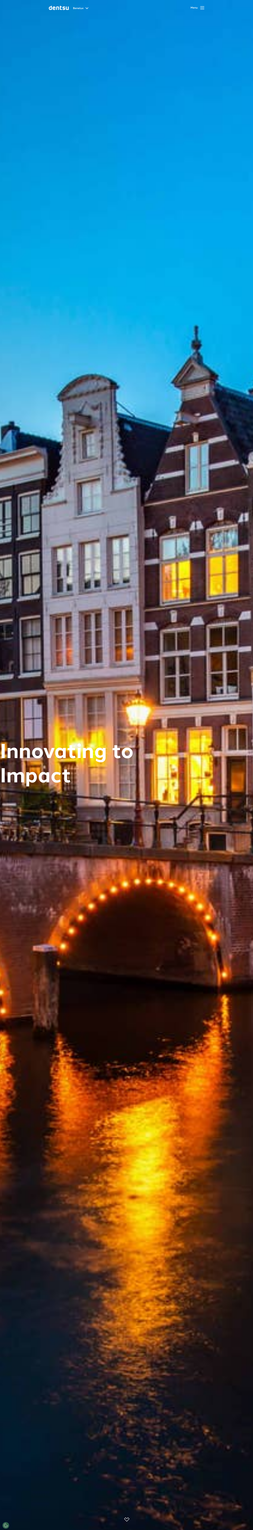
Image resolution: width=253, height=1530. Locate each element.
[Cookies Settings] (6, 1525)
